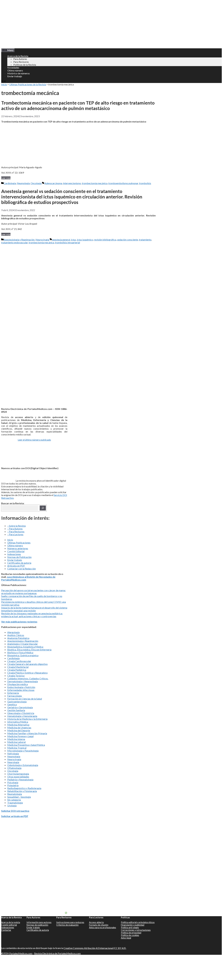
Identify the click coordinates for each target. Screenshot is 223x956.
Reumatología (14, 793)
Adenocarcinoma (53, 183)
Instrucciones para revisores (70, 922)
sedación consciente (127, 239)
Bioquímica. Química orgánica (22, 655)
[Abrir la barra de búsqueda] (3, 81)
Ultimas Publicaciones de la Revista (27, 84)
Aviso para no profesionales (102, 927)
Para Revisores (21, 61)
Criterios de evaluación (67, 925)
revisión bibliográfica (105, 239)
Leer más (5, 177)
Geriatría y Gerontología (20, 707)
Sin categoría (14, 799)
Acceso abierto (96, 922)
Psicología (12, 782)
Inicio (4, 84)
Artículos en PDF (16, 565)
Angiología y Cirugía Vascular (22, 643)
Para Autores (20, 58)
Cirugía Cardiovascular (19, 661)
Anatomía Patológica (18, 638)
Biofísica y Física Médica (20, 652)
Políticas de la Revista (24, 64)
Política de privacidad (131, 932)
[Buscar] (43, 508)
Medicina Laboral (16, 742)
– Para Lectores (15, 534)
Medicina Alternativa (18, 724)
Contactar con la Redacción (21, 568)
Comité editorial (9, 925)
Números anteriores (17, 548)
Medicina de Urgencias (19, 727)
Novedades (13, 67)
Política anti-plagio (130, 927)
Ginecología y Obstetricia (20, 713)
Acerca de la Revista (17, 56)
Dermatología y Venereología (22, 681)
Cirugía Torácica (15, 675)
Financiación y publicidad (132, 925)
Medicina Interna (16, 739)
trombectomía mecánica (94, 183)
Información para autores (39, 922)
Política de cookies (130, 935)
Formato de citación (98, 925)
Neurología (13, 762)
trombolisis (145, 183)
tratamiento (145, 239)
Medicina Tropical (16, 747)
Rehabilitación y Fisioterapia (22, 791)
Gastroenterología (17, 701)
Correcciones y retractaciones (136, 930)
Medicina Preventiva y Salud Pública (26, 744)
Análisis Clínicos (15, 635)
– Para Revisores (15, 531)
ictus (73, 239)
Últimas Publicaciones (18, 542)
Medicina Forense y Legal (20, 736)
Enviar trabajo (14, 76)
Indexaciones (14, 554)
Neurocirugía (42, 239)
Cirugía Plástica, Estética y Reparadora (27, 672)
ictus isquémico (85, 239)
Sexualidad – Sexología (19, 796)
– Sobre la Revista (16, 525)
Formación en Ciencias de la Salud (24, 698)
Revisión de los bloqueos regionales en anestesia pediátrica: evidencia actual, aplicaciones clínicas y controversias (32, 615)
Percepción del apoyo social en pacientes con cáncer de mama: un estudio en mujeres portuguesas (33, 592)
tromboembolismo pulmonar (123, 183)
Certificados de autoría (19, 562)
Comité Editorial (15, 551)
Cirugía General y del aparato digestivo (27, 664)
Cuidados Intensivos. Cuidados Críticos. (27, 678)
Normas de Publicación (19, 557)
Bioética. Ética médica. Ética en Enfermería (29, 649)
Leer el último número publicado (34, 439)
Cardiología (10, 183)
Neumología (23, 183)
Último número (15, 70)
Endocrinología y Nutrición (21, 687)
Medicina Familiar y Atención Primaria (27, 733)
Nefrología (13, 753)
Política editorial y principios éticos (138, 922)
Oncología (36, 183)
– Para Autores (15, 528)
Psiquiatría (13, 785)
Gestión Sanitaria (16, 710)
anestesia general (61, 239)
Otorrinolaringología (18, 773)
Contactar (6, 930)
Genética (12, 704)
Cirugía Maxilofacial (18, 666)
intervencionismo (72, 183)
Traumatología (15, 802)
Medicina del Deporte (18, 730)
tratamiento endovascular (14, 242)
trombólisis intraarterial (67, 242)
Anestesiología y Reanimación (19, 239)
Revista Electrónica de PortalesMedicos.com (57, 953)
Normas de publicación (37, 925)
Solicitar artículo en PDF (14, 816)
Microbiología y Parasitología (23, 750)
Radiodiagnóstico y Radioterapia (24, 788)
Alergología (13, 632)
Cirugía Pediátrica (16, 669)
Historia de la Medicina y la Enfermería (27, 718)
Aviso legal (126, 938)
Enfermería (13, 692)
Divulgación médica (17, 684)
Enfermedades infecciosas (20, 690)
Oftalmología (14, 768)
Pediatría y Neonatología (20, 779)
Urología (12, 805)
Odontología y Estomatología (22, 765)
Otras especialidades (18, 776)
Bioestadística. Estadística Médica (25, 646)
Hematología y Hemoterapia (22, 716)
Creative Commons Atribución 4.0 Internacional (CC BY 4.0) (95, 948)
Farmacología (14, 695)
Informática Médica (17, 721)
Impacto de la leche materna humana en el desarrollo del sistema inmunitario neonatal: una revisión (34, 609)
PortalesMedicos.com (20, 953)
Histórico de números (18, 73)
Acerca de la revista (10, 922)
